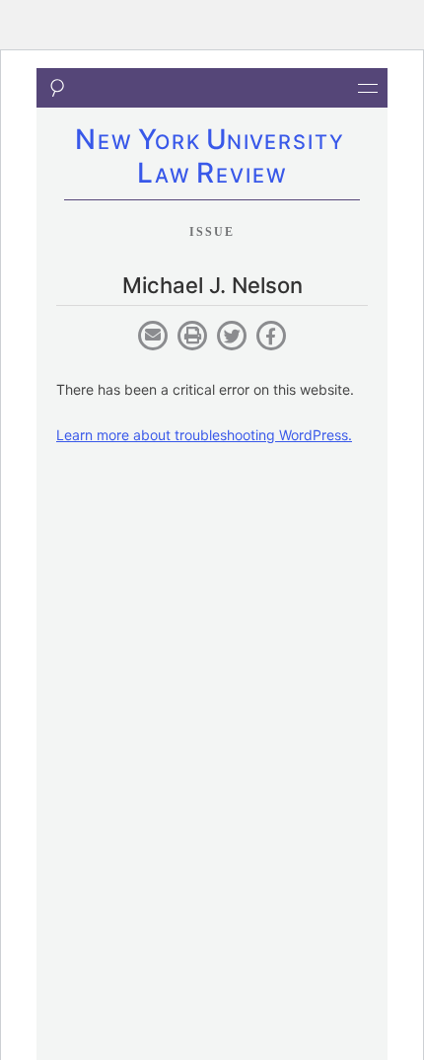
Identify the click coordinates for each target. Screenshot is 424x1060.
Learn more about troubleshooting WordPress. (204, 434)
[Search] (56, 88)
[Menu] (368, 88)
